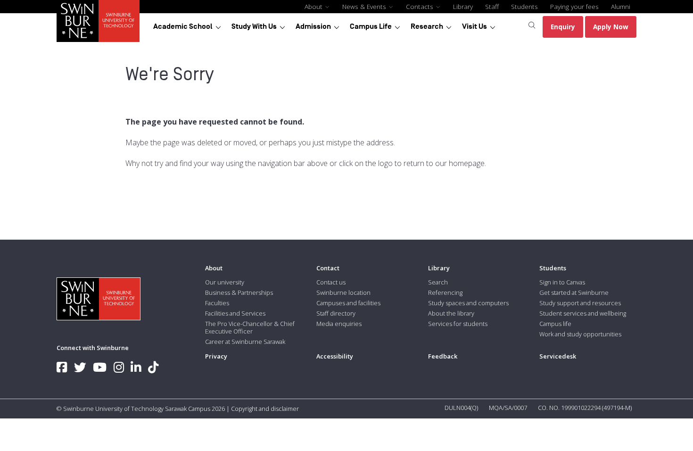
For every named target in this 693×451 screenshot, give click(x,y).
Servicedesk (557, 356)
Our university (224, 282)
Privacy (216, 356)
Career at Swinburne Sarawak (245, 341)
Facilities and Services (235, 313)
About (314, 6)
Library (463, 6)
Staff (492, 6)
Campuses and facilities (348, 303)
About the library (451, 313)
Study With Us (254, 26)
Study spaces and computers (468, 303)
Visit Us (474, 26)
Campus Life (371, 26)
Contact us (331, 282)
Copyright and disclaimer (265, 408)
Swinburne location (343, 292)
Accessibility (334, 356)
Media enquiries (339, 323)
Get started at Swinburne (574, 292)
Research (427, 26)
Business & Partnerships (239, 292)
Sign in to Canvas (562, 282)
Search (438, 282)
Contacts (420, 6)
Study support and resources (580, 303)
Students (524, 6)
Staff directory (335, 313)
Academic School (183, 26)
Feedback (442, 356)
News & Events (365, 6)
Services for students (457, 323)
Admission (313, 26)
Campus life (555, 323)
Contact (327, 268)
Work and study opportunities (580, 334)
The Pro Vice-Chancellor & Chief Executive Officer (250, 327)
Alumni (620, 6)
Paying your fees (574, 6)
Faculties (217, 303)
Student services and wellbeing (582, 313)
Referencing (445, 292)
